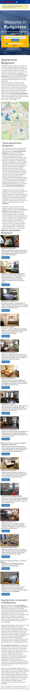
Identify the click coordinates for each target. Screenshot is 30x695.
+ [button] (3, 104)
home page (4, 6)
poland (9, 6)
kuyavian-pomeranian (17, 6)
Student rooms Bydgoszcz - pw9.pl (20, 688)
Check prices (6, 257)
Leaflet (27, 139)
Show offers (15, 40)
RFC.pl (9, 688)
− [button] (3, 106)
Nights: (15, 45)
